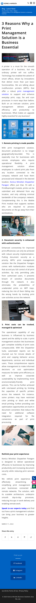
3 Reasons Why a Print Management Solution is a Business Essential (17, 35)
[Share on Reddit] (31, 537)
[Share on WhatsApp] (18, 537)
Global (31, 3)
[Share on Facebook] (5, 537)
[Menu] (34, 3)
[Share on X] (11, 537)
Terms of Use (13, 591)
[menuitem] (34, 3)
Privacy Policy (23, 591)
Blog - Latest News (9, 9)
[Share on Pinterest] (24, 537)
